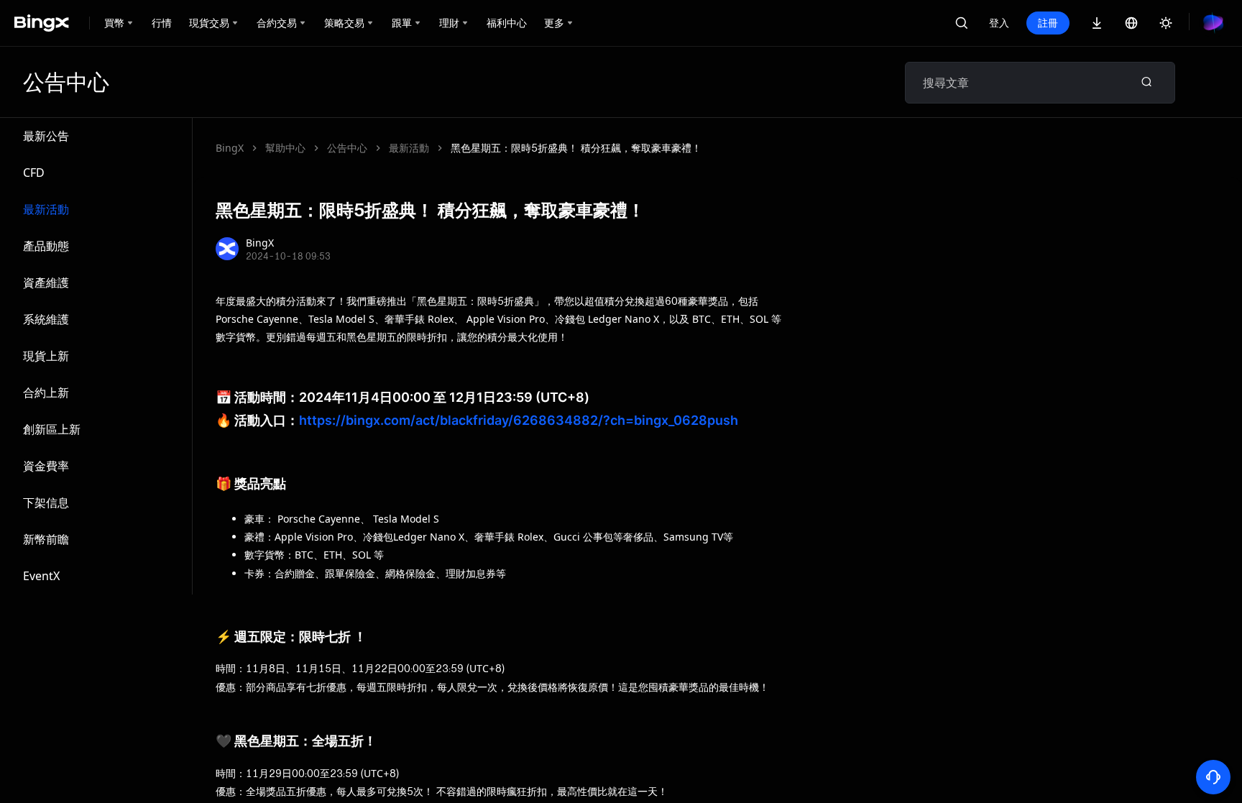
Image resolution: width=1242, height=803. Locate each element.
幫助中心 (285, 148)
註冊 (1048, 22)
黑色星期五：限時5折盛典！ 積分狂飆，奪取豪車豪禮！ (576, 148)
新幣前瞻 (46, 539)
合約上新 (46, 392)
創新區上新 (51, 429)
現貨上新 (46, 356)
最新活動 (46, 209)
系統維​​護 (46, 319)
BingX (230, 148)
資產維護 (46, 282)
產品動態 (46, 246)
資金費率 (46, 466)
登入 (999, 22)
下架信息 (46, 502)
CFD (34, 172)
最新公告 (46, 136)
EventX (41, 576)
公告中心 (347, 148)
